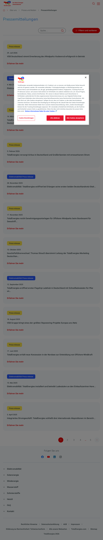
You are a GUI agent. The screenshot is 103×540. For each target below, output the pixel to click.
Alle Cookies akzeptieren (75, 118)
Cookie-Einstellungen (26, 118)
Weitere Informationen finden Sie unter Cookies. (40, 111)
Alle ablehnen (55, 118)
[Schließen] (85, 77)
